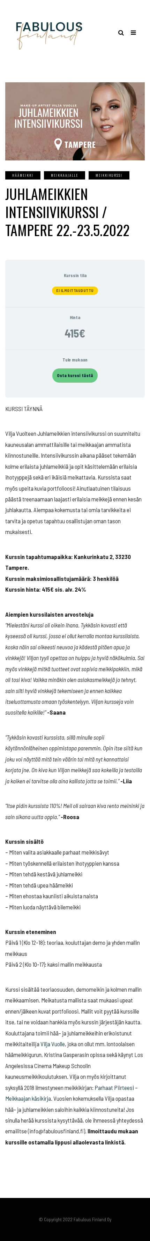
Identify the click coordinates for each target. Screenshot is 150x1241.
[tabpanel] (75, 775)
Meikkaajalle (64, 175)
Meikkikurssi (109, 175)
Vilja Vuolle (52, 1043)
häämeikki (22, 175)
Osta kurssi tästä (75, 375)
